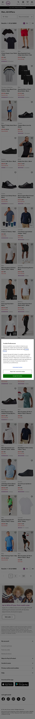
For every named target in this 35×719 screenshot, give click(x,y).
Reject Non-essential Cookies (17, 371)
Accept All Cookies (17, 376)
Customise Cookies (17, 367)
